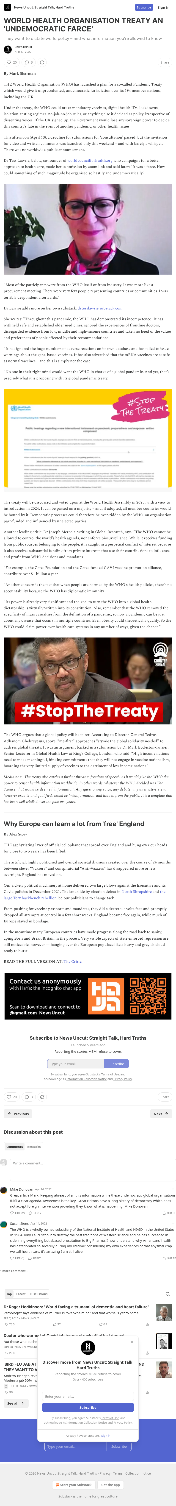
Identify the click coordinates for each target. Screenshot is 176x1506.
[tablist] (23, 1146)
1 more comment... (14, 1271)
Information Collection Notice (86, 1422)
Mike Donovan (21, 1189)
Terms (118, 1473)
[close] (132, 1342)
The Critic (72, 962)
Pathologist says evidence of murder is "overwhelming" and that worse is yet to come (71, 1313)
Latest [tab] (21, 1294)
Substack (65, 1496)
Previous (21, 1113)
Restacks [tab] (34, 1147)
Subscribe (144, 7)
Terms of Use (110, 1418)
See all (13, 1403)
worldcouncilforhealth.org (90, 161)
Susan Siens (19, 1223)
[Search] (167, 1294)
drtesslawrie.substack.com (100, 308)
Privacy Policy (122, 1422)
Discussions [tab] (38, 1294)
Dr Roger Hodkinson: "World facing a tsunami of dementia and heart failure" (76, 1307)
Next (158, 1113)
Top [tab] (9, 1294)
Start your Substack (76, 1485)
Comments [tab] (14, 1147)
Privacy (105, 1473)
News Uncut (23, 47)
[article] (88, 1315)
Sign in (164, 7)
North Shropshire (136, 892)
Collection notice (138, 1473)
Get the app (110, 1485)
